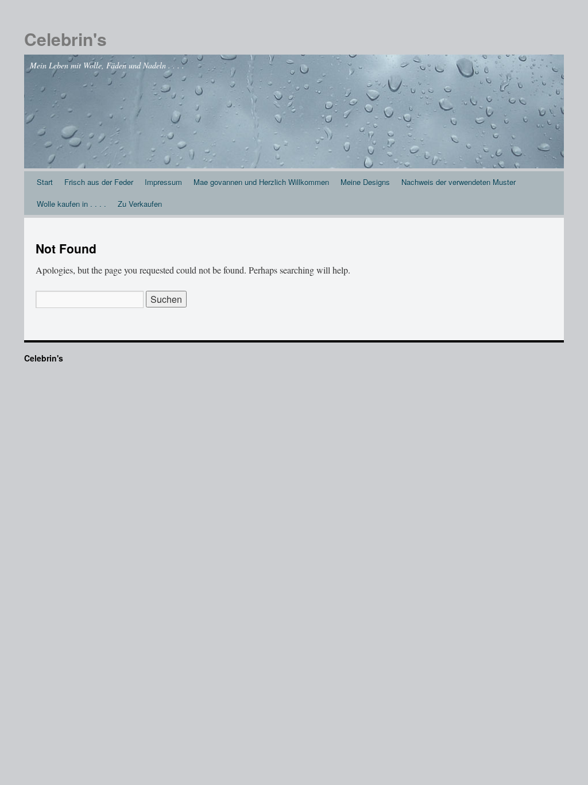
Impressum (163, 181)
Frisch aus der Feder (98, 181)
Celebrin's (65, 38)
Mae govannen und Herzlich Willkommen (261, 181)
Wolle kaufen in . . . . (71, 203)
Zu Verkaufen (140, 203)
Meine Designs (365, 181)
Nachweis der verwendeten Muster (458, 181)
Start (45, 181)
